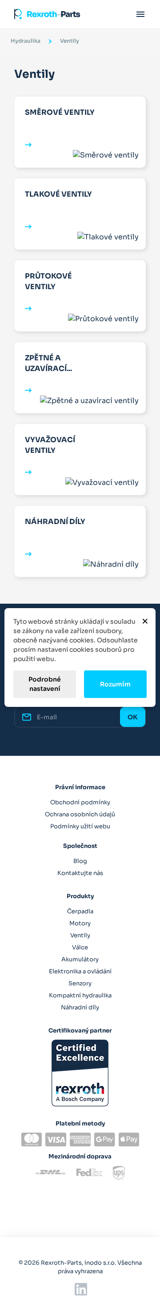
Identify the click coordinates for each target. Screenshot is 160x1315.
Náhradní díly (80, 1007)
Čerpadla (80, 911)
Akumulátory (80, 959)
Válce (80, 947)
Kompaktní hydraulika (80, 995)
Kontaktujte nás (80, 873)
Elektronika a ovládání (80, 971)
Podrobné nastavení (44, 684)
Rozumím (115, 684)
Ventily (80, 935)
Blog (80, 861)
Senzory (80, 983)
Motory (80, 923)
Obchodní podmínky (80, 802)
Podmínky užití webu (80, 826)
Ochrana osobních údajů (80, 814)
